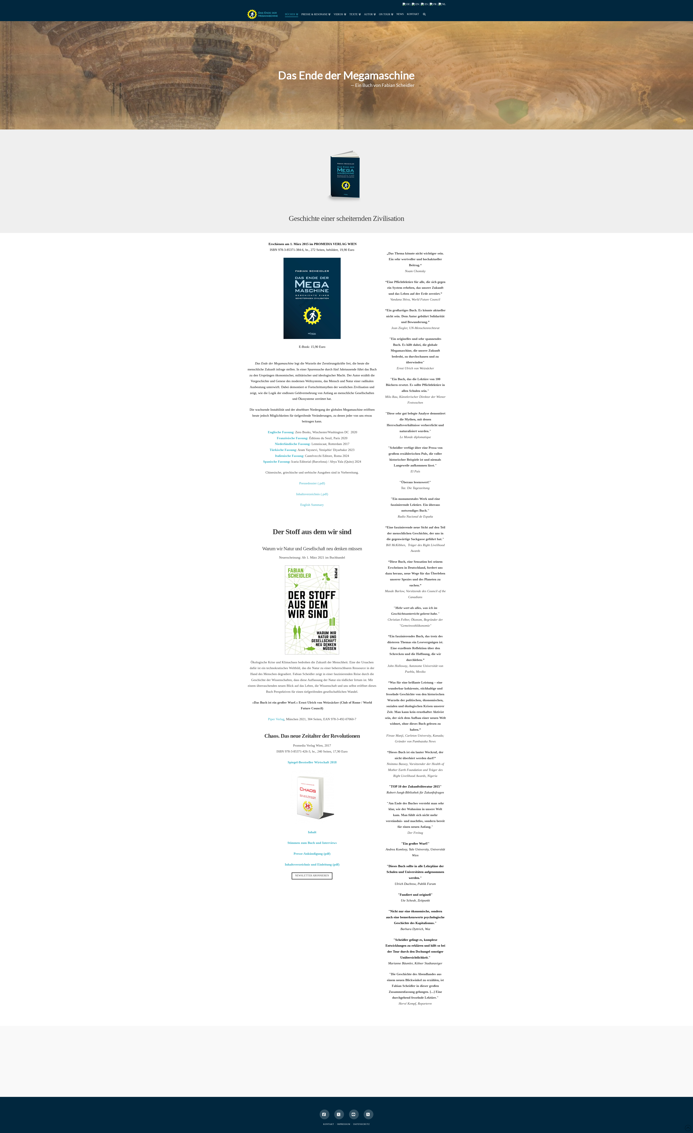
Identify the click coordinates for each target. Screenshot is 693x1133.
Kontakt (328, 1124)
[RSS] (368, 1114)
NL (443, 4)
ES (426, 4)
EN (417, 4)
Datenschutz (361, 1124)
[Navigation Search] (423, 14)
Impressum (343, 1124)
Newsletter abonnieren (312, 875)
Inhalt (312, 832)
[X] (339, 1114)
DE (408, 4)
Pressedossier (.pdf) (312, 483)
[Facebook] (324, 1114)
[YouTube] (354, 1114)
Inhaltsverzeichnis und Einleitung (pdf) (312, 864)
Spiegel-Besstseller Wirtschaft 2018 (312, 762)
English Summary (312, 505)
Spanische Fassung (276, 461)
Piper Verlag (276, 719)
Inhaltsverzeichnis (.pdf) (312, 494)
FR (435, 4)
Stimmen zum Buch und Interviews (312, 843)
